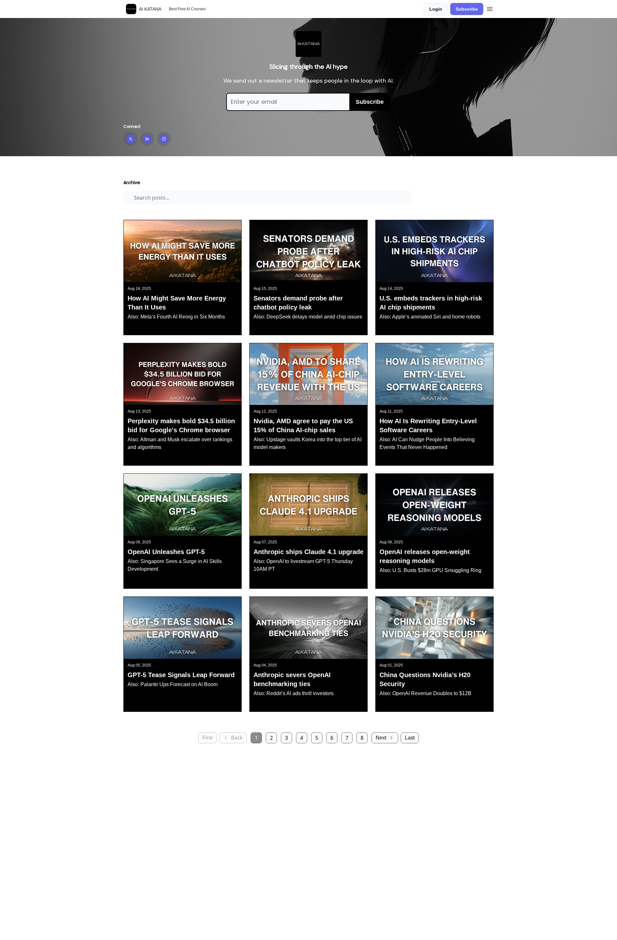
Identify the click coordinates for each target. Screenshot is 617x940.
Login (435, 9)
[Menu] (490, 8)
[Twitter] (130, 139)
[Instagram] (164, 139)
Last (410, 737)
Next (381, 737)
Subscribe (467, 9)
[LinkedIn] (147, 139)
